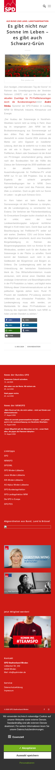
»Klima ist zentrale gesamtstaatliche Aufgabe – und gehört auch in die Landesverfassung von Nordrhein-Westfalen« (26, 420)
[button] (12, 320)
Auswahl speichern (27, 755)
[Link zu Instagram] (48, 709)
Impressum (9, 690)
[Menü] (49, 6)
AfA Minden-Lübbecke (13, 479)
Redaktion (35, 346)
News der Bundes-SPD (16, 375)
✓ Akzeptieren (27, 748)
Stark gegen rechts (11, 393)
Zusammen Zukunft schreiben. (16, 379)
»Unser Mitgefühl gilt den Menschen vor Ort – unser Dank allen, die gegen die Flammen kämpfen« (26, 430)
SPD (6, 455)
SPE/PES (8, 504)
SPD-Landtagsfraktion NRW (16, 494)
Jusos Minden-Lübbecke (14, 475)
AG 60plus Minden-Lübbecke (16, 484)
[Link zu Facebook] (44, 709)
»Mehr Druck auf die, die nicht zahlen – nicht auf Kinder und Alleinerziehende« (27, 411)
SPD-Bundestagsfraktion (14, 489)
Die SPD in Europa (12, 499)
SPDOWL (8, 465)
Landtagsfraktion (38, 21)
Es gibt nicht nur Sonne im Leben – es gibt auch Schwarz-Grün (28, 34)
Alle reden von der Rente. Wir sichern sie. (20, 386)
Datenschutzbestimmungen (30, 729)
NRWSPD (8, 460)
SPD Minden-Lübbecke (14, 470)
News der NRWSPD (14, 405)
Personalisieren (27, 763)
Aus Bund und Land (16, 21)
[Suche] (43, 6)
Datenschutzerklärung (13, 687)
